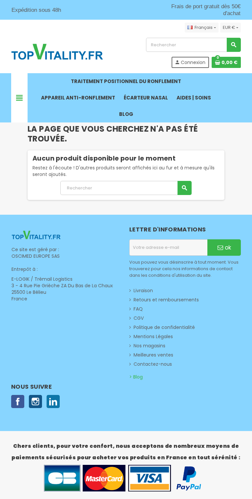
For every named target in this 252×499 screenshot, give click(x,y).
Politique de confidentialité (164, 327)
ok (227, 247)
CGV (139, 318)
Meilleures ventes (153, 355)
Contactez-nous (153, 364)
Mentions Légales (153, 336)
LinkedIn (53, 401)
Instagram (35, 401)
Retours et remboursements (166, 299)
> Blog (136, 377)
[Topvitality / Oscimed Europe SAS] (57, 52)
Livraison (143, 290)
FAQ (138, 309)
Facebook (17, 401)
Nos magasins (149, 345)
